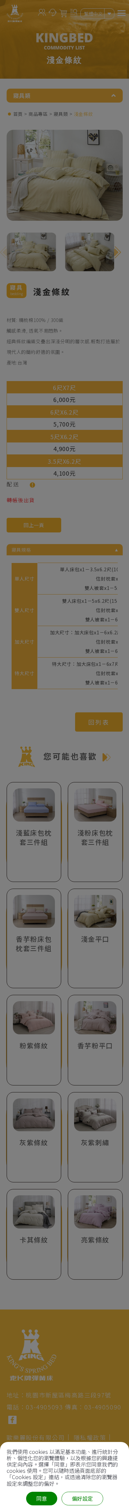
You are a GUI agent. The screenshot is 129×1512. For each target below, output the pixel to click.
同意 (41, 1498)
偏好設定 (82, 1498)
